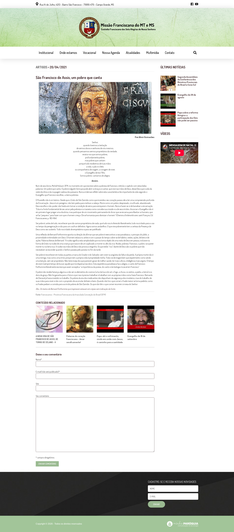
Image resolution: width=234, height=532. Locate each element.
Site (37, 383)
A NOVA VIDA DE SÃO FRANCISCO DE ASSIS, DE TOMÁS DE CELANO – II (47, 339)
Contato (169, 52)
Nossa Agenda (111, 52)
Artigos (41, 67)
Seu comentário (42, 396)
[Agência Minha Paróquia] (182, 524)
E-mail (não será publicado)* (48, 371)
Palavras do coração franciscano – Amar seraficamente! (75, 339)
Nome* (39, 359)
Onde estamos (68, 52)
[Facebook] (192, 4)
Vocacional (89, 52)
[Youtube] (196, 4)
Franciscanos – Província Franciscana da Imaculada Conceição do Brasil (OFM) (73, 294)
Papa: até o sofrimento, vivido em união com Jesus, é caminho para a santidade (110, 339)
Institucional (46, 52)
